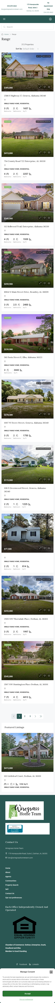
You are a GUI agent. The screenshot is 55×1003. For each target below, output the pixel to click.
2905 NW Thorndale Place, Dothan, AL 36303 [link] (26, 619)
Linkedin (35, 964)
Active (39, 56)
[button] (51, 972)
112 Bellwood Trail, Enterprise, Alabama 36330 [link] (26, 226)
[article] (27, 762)
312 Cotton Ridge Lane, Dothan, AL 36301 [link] (24, 776)
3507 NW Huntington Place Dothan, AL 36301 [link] (26, 684)
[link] (27, 72)
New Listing (46, 56)
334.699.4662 (12, 6)
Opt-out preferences (26, 999)
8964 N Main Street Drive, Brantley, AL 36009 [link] (26, 292)
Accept (28, 994)
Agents (8, 877)
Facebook (23, 964)
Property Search (11, 885)
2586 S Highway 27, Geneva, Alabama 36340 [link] (25, 95)
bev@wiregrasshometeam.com (12, 9)
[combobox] (31, 49)
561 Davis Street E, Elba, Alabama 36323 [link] (23, 357)
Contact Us (9, 893)
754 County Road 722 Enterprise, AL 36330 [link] (24, 161)
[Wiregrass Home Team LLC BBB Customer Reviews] (15, 829)
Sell (6, 889)
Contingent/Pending (43, 121)
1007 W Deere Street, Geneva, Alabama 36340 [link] (26, 422)
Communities (10, 881)
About (7, 872)
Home (6, 34)
